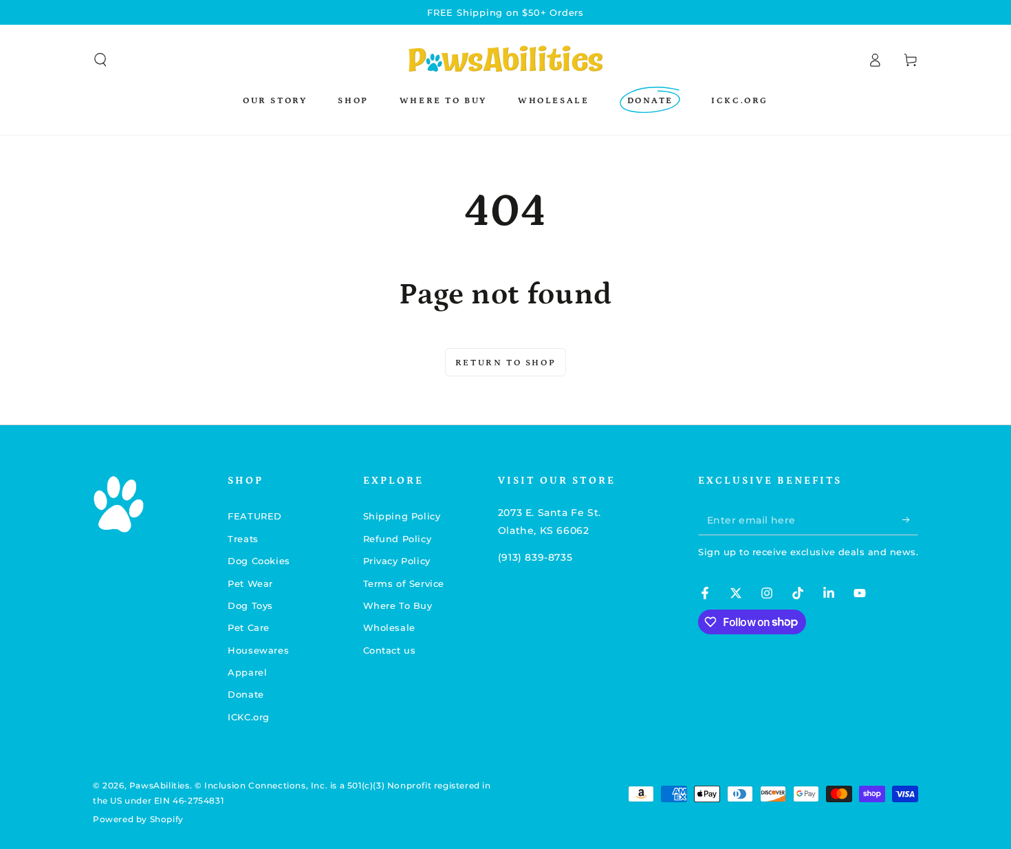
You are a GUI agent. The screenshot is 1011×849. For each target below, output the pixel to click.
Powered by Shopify (138, 819)
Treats (243, 538)
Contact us (389, 650)
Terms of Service (404, 583)
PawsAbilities (159, 785)
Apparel (247, 672)
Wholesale (389, 627)
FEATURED (255, 516)
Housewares (258, 650)
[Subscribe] (910, 519)
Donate (246, 694)
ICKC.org (249, 716)
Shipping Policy (402, 516)
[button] (100, 60)
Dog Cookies (259, 560)
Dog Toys (250, 605)
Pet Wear (250, 583)
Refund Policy (397, 538)
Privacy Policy (397, 560)
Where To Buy (398, 605)
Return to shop (505, 363)
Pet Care (249, 627)
